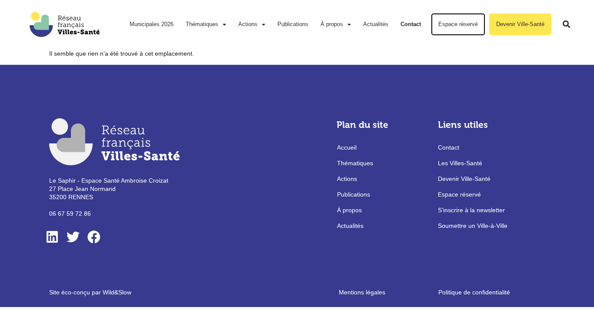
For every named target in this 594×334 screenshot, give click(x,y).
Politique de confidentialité (474, 292)
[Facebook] (93, 237)
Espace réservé (458, 24)
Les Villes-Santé (460, 163)
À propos (331, 24)
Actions (247, 24)
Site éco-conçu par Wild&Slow (90, 292)
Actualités (375, 24)
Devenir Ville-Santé (520, 24)
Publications (292, 24)
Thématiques (202, 24)
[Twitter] (73, 237)
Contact (410, 24)
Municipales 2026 (152, 24)
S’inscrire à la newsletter (471, 210)
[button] (566, 24)
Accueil (347, 147)
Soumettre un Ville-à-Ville (472, 225)
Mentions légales (362, 292)
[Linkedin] (52, 237)
